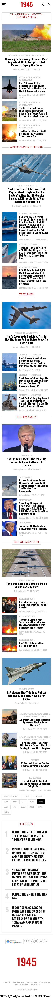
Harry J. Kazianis (25, 631)
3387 (15, 801)
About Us (7, 982)
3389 (32, 801)
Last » (6, 812)
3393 (23, 806)
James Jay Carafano (19, 469)
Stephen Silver (24, 390)
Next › (40, 806)
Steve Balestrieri (25, 239)
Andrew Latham (19, 346)
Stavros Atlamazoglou (27, 790)
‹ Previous (38, 796)
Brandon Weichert (19, 205)
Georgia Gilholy (25, 517)
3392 (14, 806)
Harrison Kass (24, 649)
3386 (6, 801)
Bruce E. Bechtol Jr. (26, 611)
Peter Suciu (19, 703)
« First (26, 796)
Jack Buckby (23, 369)
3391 (6, 806)
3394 (32, 806)
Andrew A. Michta (19, 69)
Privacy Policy (44, 982)
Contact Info (32, 982)
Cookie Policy (35, 984)
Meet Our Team (19, 982)
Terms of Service (21, 984)
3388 (23, 801)
